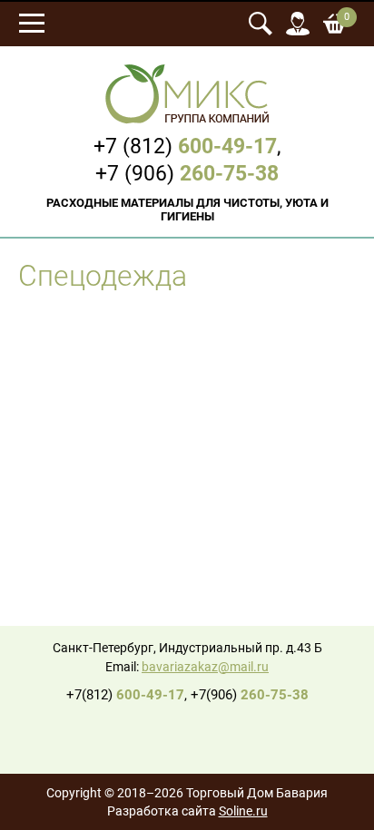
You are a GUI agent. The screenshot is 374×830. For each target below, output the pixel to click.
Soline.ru (243, 811)
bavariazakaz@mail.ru (205, 667)
